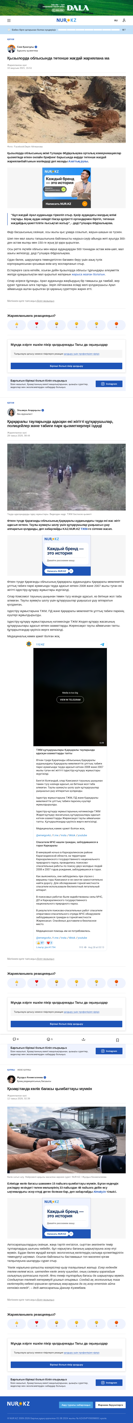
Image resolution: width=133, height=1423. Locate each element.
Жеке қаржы (24, 1070)
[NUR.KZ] (66, 20)
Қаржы (11, 1070)
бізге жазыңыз (45, 301)
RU (116, 20)
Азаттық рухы (78, 161)
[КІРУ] (124, 20)
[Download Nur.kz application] (66, 8)
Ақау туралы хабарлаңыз (76, 1405)
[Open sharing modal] (83, 1039)
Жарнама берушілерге (110, 1405)
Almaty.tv (100, 1191)
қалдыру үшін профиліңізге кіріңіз (81, 353)
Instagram (111, 384)
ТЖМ (84, 529)
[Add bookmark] (117, 1040)
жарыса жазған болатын (88, 274)
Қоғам (10, 39)
